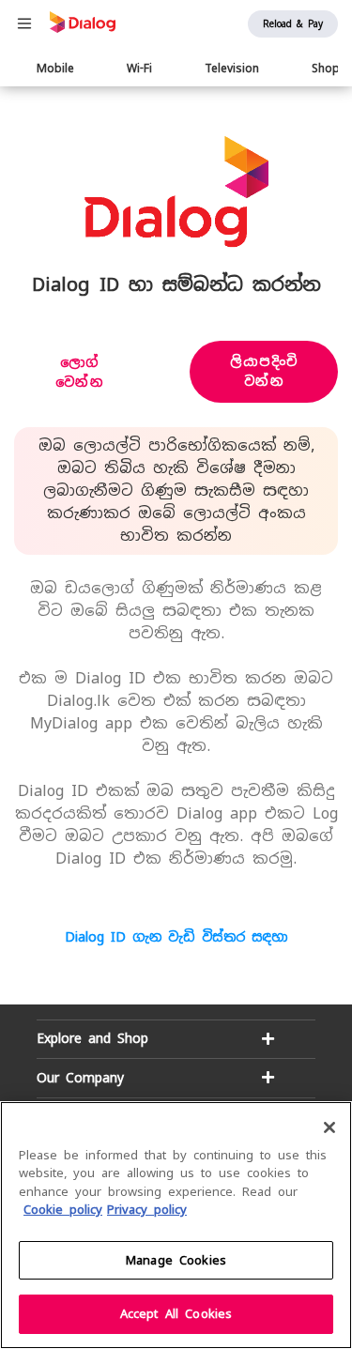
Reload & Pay (293, 24)
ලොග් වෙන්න (79, 372)
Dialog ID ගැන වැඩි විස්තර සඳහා (176, 936)
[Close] (329, 1127)
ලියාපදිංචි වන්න (264, 371)
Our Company (80, 1077)
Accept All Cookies (176, 1314)
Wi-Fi (139, 68)
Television (232, 68)
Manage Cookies (176, 1260)
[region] (176, 1225)
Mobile (55, 68)
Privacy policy (147, 1210)
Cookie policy (62, 1210)
